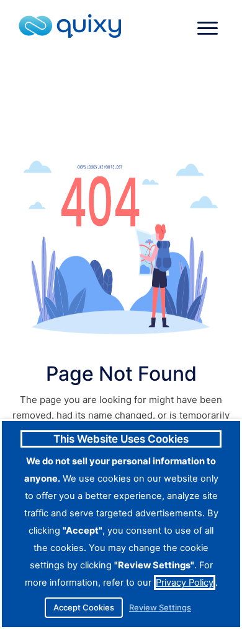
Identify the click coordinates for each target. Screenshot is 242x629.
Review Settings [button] (160, 608)
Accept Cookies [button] (83, 607)
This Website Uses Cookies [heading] (121, 439)
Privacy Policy (184, 582)
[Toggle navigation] (207, 28)
